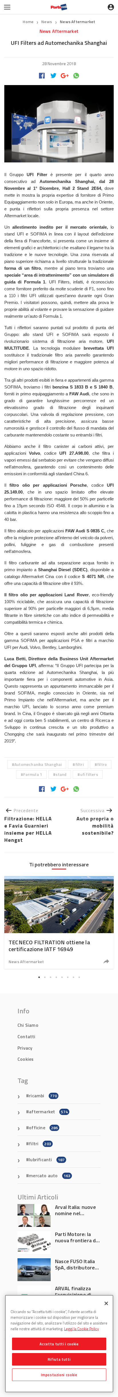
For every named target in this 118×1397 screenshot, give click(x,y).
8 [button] (79, 977)
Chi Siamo (27, 1025)
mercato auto (49, 1175)
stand (61, 774)
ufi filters (89, 774)
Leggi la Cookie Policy (81, 1329)
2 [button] (45, 977)
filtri (79, 764)
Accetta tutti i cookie (59, 1344)
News (47, 22)
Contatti (26, 1036)
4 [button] (56, 977)
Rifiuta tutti (59, 1359)
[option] (59, 922)
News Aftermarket (77, 22)
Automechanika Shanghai (38, 764)
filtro (102, 764)
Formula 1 (32, 774)
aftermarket (48, 1111)
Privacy (24, 1047)
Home (28, 22)
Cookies (25, 1059)
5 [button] (62, 977)
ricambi (43, 1095)
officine (43, 1127)
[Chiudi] (106, 1303)
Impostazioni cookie (59, 1375)
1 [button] (39, 977)
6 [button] (67, 977)
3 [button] (50, 977)
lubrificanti (47, 1159)
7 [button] (73, 977)
